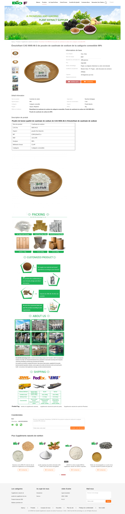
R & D (62, 499)
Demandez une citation (98, 2)
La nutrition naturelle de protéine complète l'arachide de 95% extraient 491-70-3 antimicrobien (75, 465)
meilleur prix (74, 81)
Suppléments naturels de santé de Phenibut (76, 406)
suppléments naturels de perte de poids (51, 406)
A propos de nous (45, 507)
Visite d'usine (63, 2)
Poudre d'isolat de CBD (17, 499)
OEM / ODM (64, 496)
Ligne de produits (65, 493)
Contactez (89, 81)
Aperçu (23, 507)
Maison (38, 2)
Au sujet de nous (53, 2)
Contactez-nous (85, 2)
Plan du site (70, 507)
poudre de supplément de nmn (18, 496)
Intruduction (39, 493)
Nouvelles (58, 507)
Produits (44, 2)
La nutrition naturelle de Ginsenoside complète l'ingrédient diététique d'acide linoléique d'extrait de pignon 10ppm (23, 465)
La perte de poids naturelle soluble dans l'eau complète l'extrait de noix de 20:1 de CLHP (101, 465)
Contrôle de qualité (74, 2)
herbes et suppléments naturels (29, 406)
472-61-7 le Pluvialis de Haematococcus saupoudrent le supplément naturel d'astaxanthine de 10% (49, 465)
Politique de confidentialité (86, 507)
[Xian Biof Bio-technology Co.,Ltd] (19, 3)
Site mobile (102, 507)
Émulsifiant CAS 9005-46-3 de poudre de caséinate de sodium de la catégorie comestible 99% (62, 41)
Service (38, 496)
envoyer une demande (77, 428)
